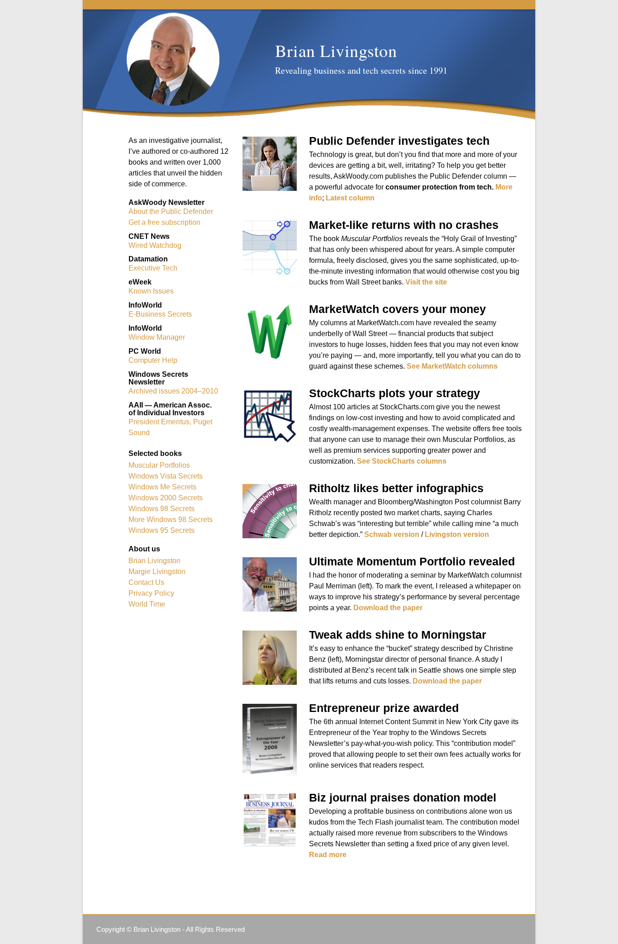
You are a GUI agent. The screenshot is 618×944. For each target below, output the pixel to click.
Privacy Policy (151, 593)
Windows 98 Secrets (161, 508)
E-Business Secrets (160, 314)
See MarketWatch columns (452, 366)
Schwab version (391, 534)
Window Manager (156, 337)
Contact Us (146, 582)
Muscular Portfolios (159, 465)
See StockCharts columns (402, 461)
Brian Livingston (154, 561)
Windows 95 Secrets (161, 530)
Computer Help (152, 360)
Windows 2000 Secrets (165, 498)
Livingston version (457, 534)
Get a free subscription (164, 222)
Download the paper (388, 608)
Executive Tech (152, 268)
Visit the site (426, 282)
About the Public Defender (170, 211)
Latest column (350, 198)
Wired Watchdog (154, 245)
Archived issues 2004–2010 (173, 391)
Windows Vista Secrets (165, 476)
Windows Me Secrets (162, 487)
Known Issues (151, 291)
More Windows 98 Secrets (170, 519)
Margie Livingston (156, 571)
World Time (146, 604)
